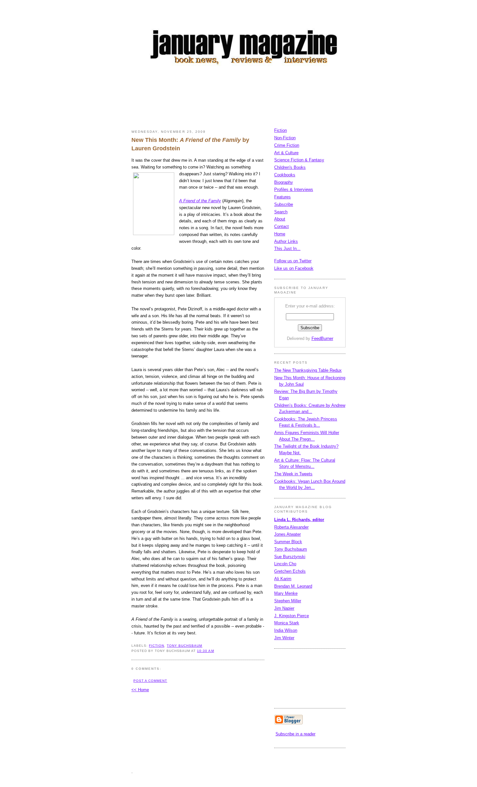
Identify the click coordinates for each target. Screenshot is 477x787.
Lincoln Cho (285, 563)
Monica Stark (286, 622)
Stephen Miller (287, 600)
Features (282, 196)
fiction (156, 645)
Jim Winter (284, 637)
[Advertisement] (249, 99)
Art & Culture (286, 152)
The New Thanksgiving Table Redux (308, 370)
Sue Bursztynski (289, 556)
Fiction (280, 130)
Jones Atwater (287, 534)
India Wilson (285, 630)
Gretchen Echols (290, 571)
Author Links (286, 241)
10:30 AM (205, 651)
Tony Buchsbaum (184, 645)
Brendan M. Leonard (293, 586)
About (279, 219)
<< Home (140, 689)
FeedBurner (322, 338)
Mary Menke (286, 593)
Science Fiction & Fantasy (299, 159)
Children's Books (290, 167)
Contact (281, 226)
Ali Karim (282, 578)
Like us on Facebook (293, 268)
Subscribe (283, 204)
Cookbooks (284, 174)
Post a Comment (150, 680)
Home (279, 233)
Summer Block (288, 541)
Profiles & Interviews (293, 189)
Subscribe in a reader (295, 733)
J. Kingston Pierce (291, 615)
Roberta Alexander (291, 527)
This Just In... (287, 248)
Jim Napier (284, 608)
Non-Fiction (285, 137)
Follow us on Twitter (293, 260)
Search (280, 211)
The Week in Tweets (293, 473)
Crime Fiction (286, 145)
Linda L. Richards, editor (299, 519)
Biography (283, 182)
